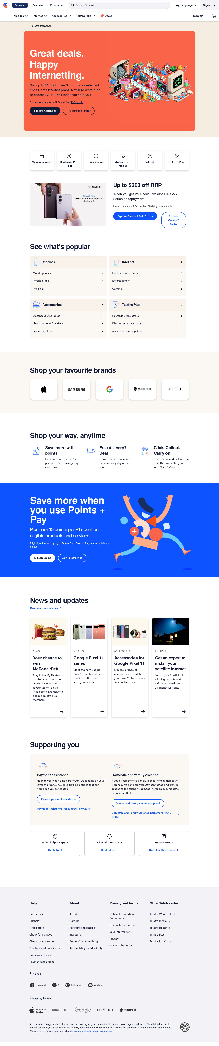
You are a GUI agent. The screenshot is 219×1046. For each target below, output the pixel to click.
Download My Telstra (162, 850)
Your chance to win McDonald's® (47, 663)
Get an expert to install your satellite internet (170, 663)
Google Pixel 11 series (89, 660)
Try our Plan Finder (78, 111)
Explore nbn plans (45, 111)
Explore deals (42, 558)
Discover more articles (44, 608)
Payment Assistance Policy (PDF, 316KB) (62, 809)
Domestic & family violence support (138, 803)
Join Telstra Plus (72, 558)
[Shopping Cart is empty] (214, 15)
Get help (53, 850)
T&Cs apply (77, 102)
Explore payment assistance (58, 799)
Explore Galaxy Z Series (173, 220)
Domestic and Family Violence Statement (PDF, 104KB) (141, 815)
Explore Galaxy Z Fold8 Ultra (135, 216)
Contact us (107, 850)
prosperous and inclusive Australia (92, 1031)
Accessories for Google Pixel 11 (129, 660)
